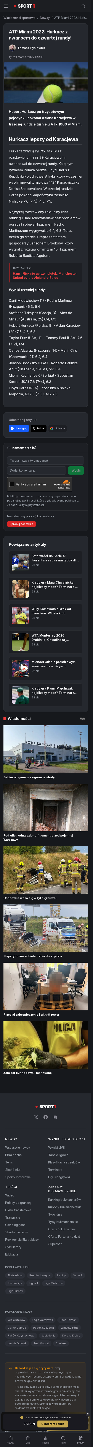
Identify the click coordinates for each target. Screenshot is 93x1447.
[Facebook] (46, 1117)
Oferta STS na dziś (61, 1229)
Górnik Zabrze (17, 1327)
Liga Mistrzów (54, 1283)
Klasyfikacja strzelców (64, 1162)
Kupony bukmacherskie (65, 1207)
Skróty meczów (16, 1232)
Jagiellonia (48, 1335)
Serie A (78, 1275)
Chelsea (61, 1343)
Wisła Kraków (16, 1320)
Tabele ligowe (58, 1155)
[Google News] (55, 1117)
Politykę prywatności (31, 505)
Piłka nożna (13, 1155)
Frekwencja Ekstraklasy (22, 1239)
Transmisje (12, 1217)
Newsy (45, 18)
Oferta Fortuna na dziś (64, 1236)
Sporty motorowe (18, 1177)
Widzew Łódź (69, 1327)
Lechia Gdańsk (17, 1343)
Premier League (39, 1275)
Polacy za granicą (18, 1202)
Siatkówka (13, 1169)
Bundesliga (15, 1283)
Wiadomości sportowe (19, 18)
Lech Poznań (68, 1320)
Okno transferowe (18, 1210)
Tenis (9, 1162)
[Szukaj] (83, 6)
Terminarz (55, 1169)
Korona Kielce (71, 1335)
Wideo (9, 1195)
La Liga (61, 1275)
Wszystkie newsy (17, 1147)
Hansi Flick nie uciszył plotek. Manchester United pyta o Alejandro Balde (45, 276)
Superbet (55, 1244)
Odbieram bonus (52, 1424)
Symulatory (13, 1247)
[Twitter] (36, 1117)
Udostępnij (21, 428)
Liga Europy (15, 1291)
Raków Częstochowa (21, 1335)
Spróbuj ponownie (21, 524)
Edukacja (11, 1254)
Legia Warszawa (42, 1320)
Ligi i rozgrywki (59, 1177)
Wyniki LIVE (56, 1147)
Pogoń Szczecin (43, 1327)
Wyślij (76, 470)
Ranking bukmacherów (64, 1199)
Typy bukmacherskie (63, 1222)
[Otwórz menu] (6, 6)
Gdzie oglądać (15, 1225)
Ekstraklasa (15, 1275)
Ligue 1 (33, 1283)
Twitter (41, 428)
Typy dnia (55, 1214)
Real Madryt (41, 1343)
